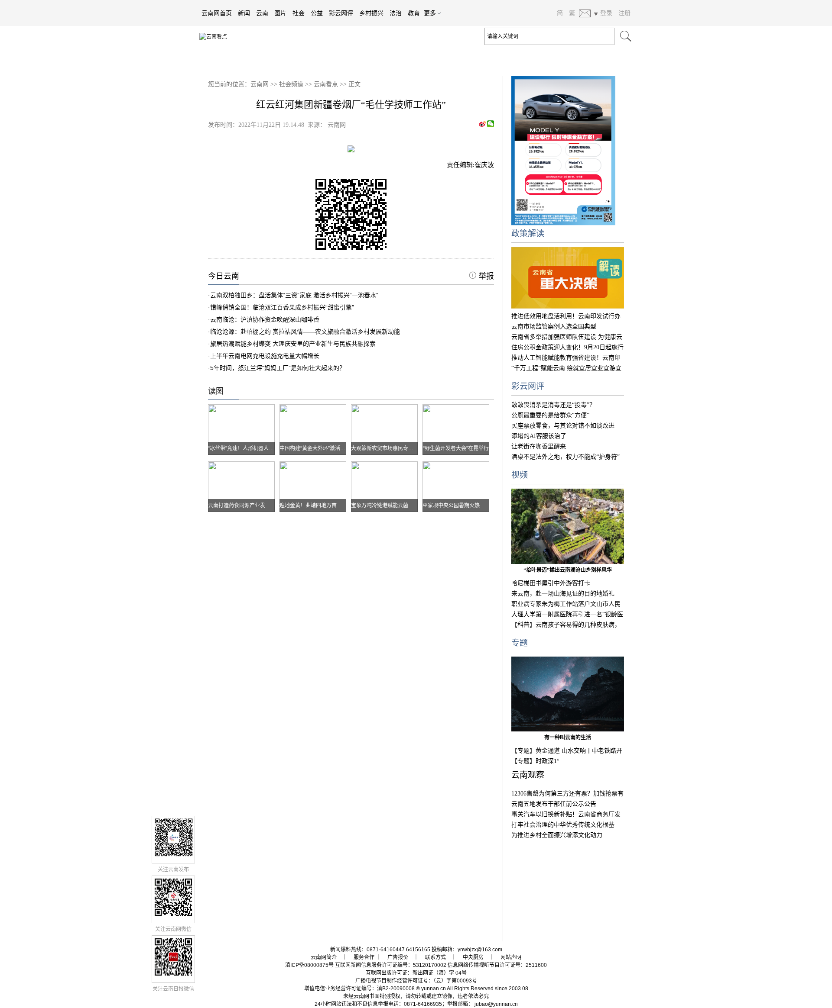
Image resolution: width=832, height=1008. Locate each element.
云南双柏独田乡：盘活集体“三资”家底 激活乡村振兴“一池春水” (294, 295)
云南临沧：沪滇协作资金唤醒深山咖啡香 (264, 319)
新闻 (244, 13)
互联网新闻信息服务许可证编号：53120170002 (390, 965)
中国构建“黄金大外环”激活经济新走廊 (323, 448)
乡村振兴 (371, 13)
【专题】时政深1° (535, 761)
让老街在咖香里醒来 (538, 446)
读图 (216, 391)
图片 (280, 13)
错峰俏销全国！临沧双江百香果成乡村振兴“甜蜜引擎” (282, 307)
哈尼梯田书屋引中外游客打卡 (550, 583)
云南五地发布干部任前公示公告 (553, 804)
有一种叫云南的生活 (567, 737)
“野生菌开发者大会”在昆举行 (456, 448)
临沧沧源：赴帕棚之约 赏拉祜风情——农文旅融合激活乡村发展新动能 (305, 331)
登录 (606, 13)
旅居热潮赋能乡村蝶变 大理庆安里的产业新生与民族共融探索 (293, 343)
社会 (298, 13)
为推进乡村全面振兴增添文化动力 (556, 835)
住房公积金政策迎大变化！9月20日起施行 (567, 347)
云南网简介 (324, 957)
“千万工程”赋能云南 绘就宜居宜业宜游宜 (566, 368)
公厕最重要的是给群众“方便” (550, 415)
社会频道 (291, 84)
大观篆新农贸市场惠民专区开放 (387, 448)
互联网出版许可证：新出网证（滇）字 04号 (416, 973)
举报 (485, 276)
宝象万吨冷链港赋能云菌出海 (385, 505)
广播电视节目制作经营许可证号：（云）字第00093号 (416, 981)
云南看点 (326, 84)
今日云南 (223, 276)
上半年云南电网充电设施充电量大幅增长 (264, 355)
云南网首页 (217, 13)
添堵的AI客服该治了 (538, 436)
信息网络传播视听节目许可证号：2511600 (497, 965)
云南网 (259, 84)
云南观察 (527, 774)
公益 (317, 13)
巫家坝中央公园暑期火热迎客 (456, 505)
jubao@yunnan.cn (496, 1004)
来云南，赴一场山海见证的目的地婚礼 (562, 593)
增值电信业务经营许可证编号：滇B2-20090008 (359, 988)
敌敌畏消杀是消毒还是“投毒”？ (553, 405)
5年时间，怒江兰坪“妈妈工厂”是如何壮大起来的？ (277, 367)
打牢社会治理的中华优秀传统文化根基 (562, 824)
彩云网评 (341, 13)
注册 (624, 13)
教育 (414, 13)
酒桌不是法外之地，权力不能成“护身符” (565, 457)
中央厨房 (473, 957)
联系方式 (435, 957)
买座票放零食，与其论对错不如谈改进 (562, 425)
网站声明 (510, 957)
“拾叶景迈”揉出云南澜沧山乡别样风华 (567, 570)
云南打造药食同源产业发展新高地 (247, 505)
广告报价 (397, 957)
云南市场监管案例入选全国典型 (553, 326)
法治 (396, 13)
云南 (262, 13)
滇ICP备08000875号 (309, 965)
